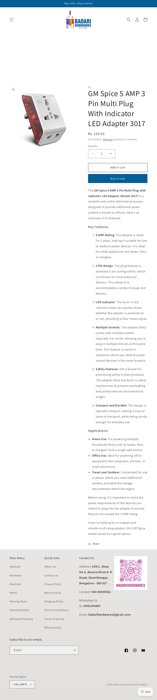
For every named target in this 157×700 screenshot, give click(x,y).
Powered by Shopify (138, 684)
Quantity (93, 146)
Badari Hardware (121, 684)
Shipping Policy (53, 601)
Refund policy (52, 627)
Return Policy (52, 592)
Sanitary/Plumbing (21, 619)
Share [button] (96, 543)
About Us (50, 566)
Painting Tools (18, 601)
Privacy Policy (52, 584)
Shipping (108, 139)
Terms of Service (54, 619)
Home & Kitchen (19, 610)
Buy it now (117, 178)
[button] (11, 19)
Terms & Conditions (56, 610)
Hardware (16, 575)
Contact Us (51, 575)
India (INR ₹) (20, 684)
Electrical (15, 584)
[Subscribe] (74, 650)
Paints (13, 592)
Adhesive (15, 566)
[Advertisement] (78, 59)
